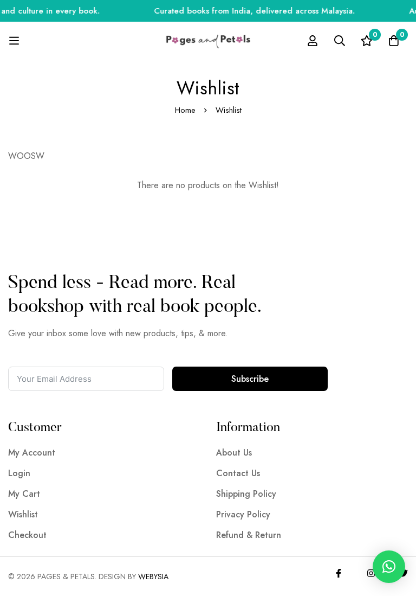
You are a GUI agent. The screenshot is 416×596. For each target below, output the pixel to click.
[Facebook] (338, 573)
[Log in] (312, 41)
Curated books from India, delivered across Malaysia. (250, 11)
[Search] (339, 41)
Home (185, 110)
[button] (389, 566)
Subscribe (250, 379)
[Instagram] (371, 573)
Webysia (153, 576)
